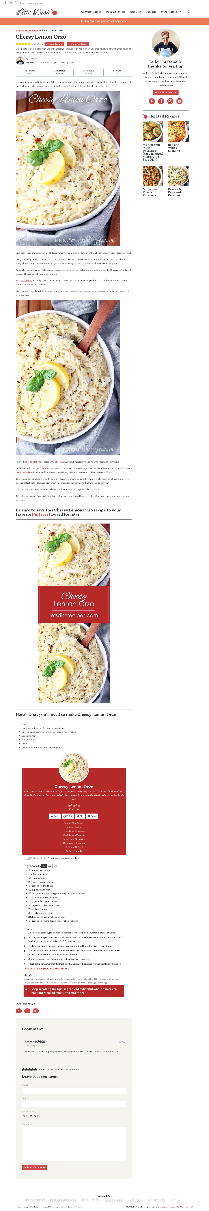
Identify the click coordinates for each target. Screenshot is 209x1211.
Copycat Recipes (91, 12)
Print (69, 816)
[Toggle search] (188, 12)
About (30, 3)
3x (55, 866)
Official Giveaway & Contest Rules (57, 1207)
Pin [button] (81, 816)
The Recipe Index (118, 21)
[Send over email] (36, 1010)
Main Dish (135, 12)
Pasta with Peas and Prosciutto (176, 192)
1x (44, 866)
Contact (38, 3)
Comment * (28, 1124)
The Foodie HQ (186, 1207)
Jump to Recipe (79, 44)
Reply (122, 1042)
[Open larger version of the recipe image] (74, 768)
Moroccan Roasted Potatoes (150, 192)
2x (49, 866)
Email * (25, 1098)
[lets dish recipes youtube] (179, 101)
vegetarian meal (51, 468)
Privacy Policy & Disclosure (27, 1207)
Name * (25, 1084)
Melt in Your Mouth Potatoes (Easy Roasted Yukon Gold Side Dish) (153, 152)
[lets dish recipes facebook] (5, 3)
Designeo (164, 1207)
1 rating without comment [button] (66, 1069)
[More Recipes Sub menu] (180, 12)
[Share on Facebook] (27, 1010)
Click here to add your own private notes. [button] (46, 968)
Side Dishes (31, 30)
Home (22, 3)
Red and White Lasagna (174, 148)
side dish (32, 461)
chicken (59, 461)
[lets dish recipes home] (36, 11)
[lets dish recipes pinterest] (16, 3)
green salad (22, 472)
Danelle (32, 58)
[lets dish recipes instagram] (11, 3)
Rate (56, 816)
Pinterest (41, 514)
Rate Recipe (55, 44)
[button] (69, 805)
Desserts (151, 12)
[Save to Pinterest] (19, 1010)
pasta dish (26, 280)
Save (93, 816)
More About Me (164, 92)
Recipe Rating (29, 1111)
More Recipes (169, 12)
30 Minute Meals (115, 12)
